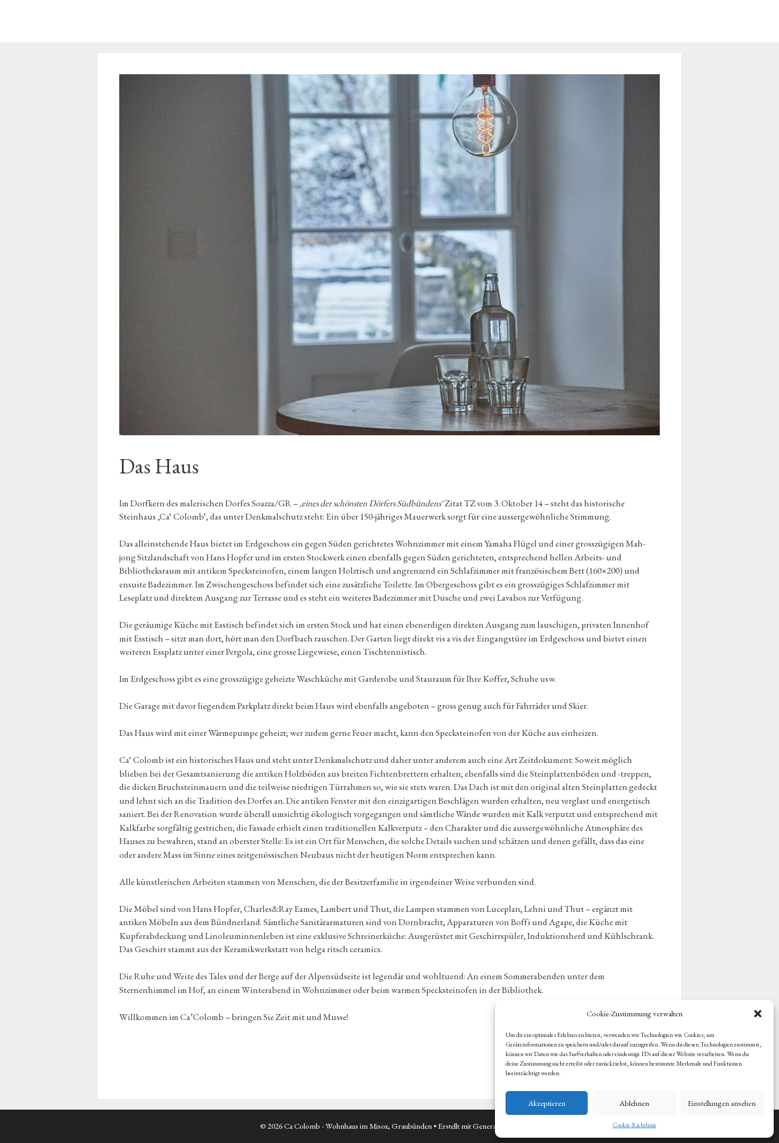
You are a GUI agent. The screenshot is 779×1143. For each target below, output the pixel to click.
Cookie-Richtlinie (635, 1125)
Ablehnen (634, 1103)
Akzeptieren (546, 1103)
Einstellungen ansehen (722, 1103)
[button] (758, 1013)
